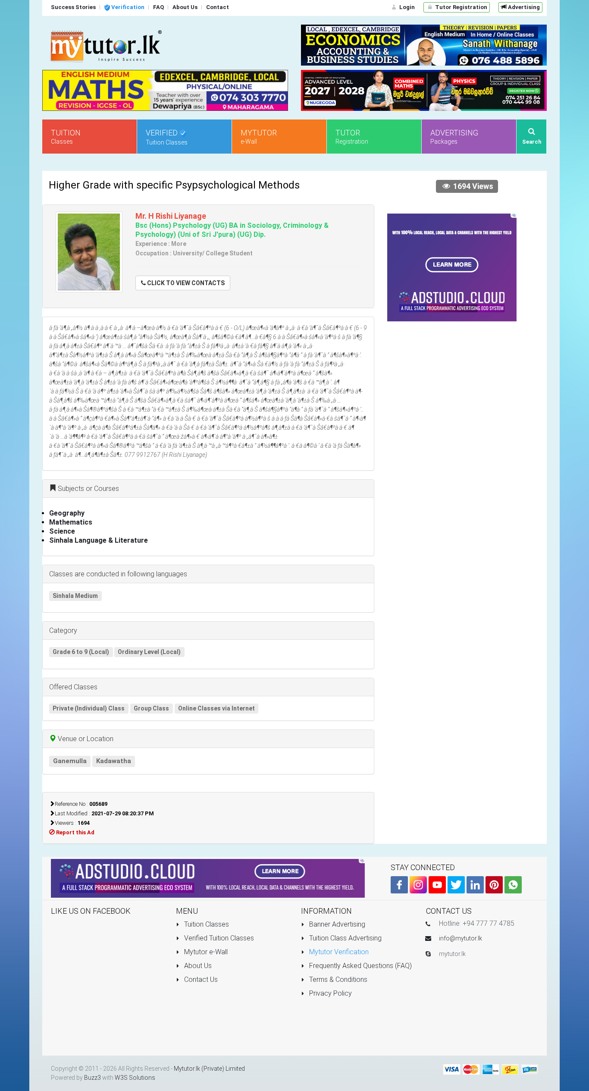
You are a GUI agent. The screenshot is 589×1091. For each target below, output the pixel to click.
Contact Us (200, 979)
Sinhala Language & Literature (98, 540)
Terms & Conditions (337, 979)
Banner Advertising (336, 924)
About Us (197, 966)
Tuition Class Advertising (344, 938)
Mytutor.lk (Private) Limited (209, 1068)
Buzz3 (92, 1077)
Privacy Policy (329, 993)
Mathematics (70, 522)
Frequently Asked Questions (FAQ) (359, 966)
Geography (67, 513)
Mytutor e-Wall (205, 952)
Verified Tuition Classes (218, 938)
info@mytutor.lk (460, 938)
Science (62, 531)
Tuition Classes (205, 924)
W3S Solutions (135, 1077)
